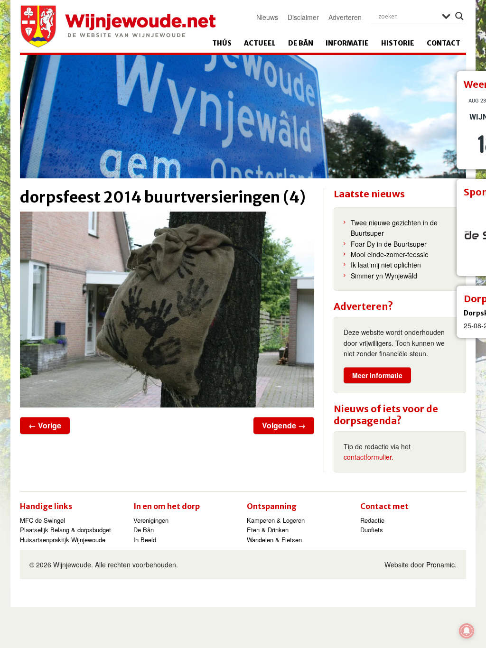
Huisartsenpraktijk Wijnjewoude (62, 539)
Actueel (260, 43)
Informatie (347, 43)
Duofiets (371, 529)
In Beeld (144, 539)
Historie (397, 43)
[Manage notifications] (466, 631)
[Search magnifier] (459, 16)
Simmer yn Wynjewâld (384, 275)
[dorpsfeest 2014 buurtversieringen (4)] (167, 309)
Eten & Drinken (268, 529)
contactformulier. (368, 457)
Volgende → (284, 425)
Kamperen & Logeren (276, 520)
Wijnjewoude (117, 26)
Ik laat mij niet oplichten (386, 264)
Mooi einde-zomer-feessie (390, 254)
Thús (222, 43)
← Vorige (44, 425)
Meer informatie (377, 375)
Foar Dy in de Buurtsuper (389, 244)
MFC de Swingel (42, 520)
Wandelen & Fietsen (274, 539)
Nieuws (267, 17)
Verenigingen (150, 520)
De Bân (300, 43)
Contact (443, 43)
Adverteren (345, 17)
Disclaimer (303, 17)
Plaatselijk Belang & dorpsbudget (65, 529)
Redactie (372, 520)
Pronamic (440, 564)
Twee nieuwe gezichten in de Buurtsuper (394, 228)
